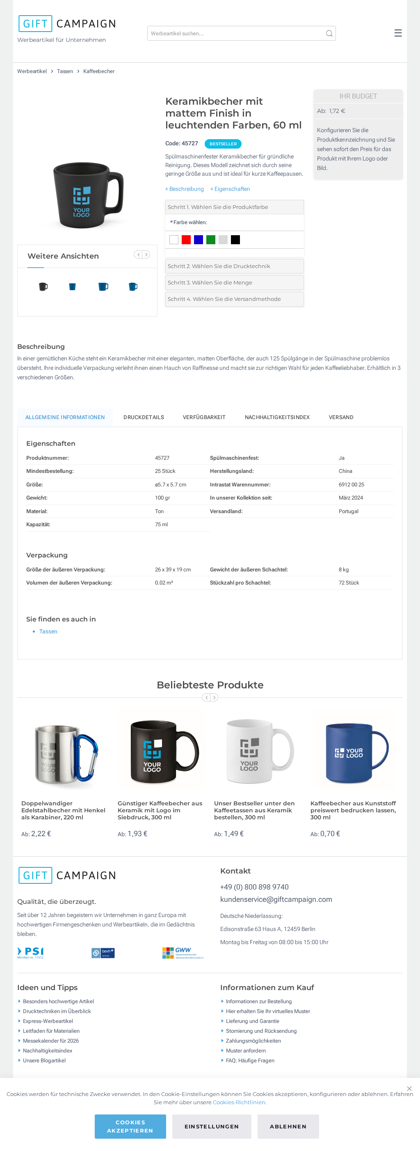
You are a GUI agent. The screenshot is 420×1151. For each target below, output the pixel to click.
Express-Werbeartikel (48, 1021)
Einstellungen (212, 1126)
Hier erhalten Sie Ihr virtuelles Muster (268, 1011)
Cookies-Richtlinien (239, 1102)
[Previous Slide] (138, 254)
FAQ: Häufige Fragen (250, 1060)
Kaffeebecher (98, 71)
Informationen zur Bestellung (259, 1001)
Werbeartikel (32, 71)
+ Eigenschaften (230, 189)
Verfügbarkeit (204, 417)
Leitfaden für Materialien (51, 1031)
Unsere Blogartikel (44, 1060)
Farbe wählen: (188, 222)
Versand (341, 417)
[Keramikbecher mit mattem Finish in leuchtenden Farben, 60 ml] (87, 168)
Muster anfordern (246, 1051)
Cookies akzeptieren (130, 1126)
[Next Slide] (146, 254)
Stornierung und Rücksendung (261, 1031)
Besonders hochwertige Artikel (58, 1001)
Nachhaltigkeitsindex (277, 417)
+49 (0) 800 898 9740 (254, 887)
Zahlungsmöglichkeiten (253, 1041)
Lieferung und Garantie (252, 1021)
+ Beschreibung (184, 189)
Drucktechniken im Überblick (57, 1011)
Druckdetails (143, 417)
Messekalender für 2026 (51, 1041)
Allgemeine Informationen (65, 417)
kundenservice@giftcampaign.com (276, 899)
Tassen (65, 71)
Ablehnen (288, 1126)
